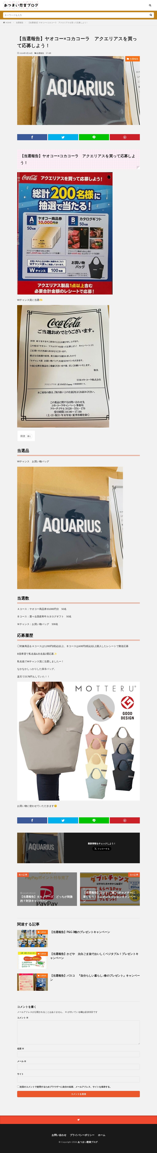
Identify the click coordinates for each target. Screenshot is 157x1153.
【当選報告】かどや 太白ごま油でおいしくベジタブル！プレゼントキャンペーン (94, 956)
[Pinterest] (125, 137)
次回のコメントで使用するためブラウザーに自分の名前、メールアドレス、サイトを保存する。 (66, 1087)
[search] (151, 15)
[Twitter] (63, 137)
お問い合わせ (59, 1134)
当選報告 (19, 22)
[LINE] (94, 137)
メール (21, 1061)
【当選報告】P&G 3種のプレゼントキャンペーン (80, 932)
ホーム (101, 1134)
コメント (22, 1018)
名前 (20, 1048)
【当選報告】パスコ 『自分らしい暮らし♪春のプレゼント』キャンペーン (95, 977)
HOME (8, 22)
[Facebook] (32, 137)
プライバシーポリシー (82, 1134)
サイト (20, 1074)
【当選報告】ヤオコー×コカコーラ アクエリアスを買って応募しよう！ (58, 22)
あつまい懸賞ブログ (88, 1142)
